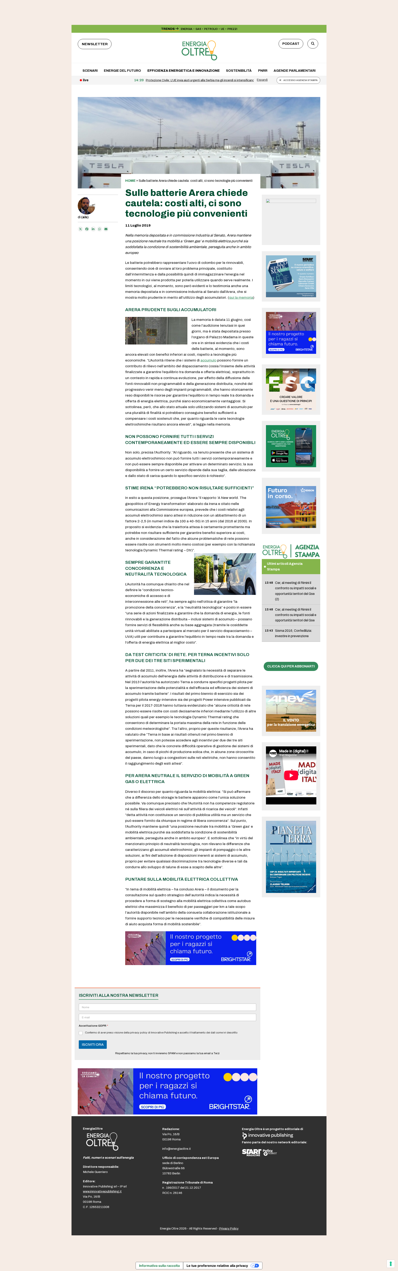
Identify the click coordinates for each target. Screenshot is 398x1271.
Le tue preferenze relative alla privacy (217, 1266)
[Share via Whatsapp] (99, 229)
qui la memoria (241, 298)
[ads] (190, 964)
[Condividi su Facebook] (87, 229)
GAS (198, 29)
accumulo (208, 360)
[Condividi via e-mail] (106, 229)
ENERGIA (186, 29)
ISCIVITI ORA (93, 1045)
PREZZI (232, 29)
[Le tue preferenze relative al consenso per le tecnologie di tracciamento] (391, 1264)
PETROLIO (211, 29)
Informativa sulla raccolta (159, 1266)
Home (130, 180)
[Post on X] (80, 229)
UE (222, 29)
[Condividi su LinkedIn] (93, 229)
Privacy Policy (228, 1228)
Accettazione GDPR (93, 1025)
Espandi (262, 79)
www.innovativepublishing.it (102, 1191)
